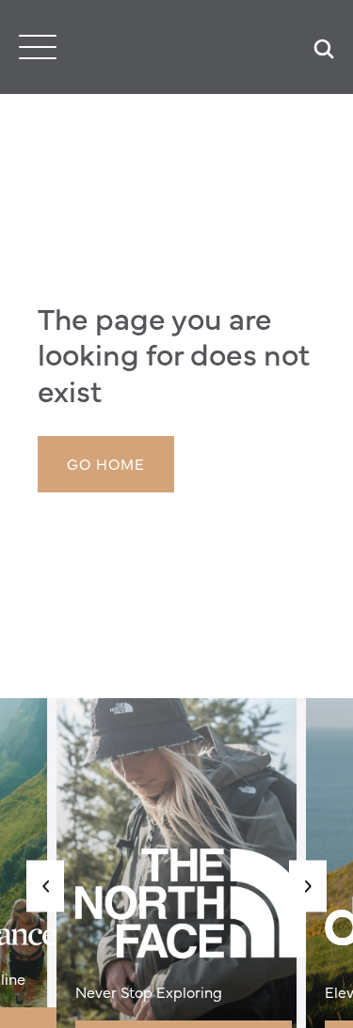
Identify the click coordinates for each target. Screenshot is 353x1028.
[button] (45, 885)
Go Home (106, 463)
